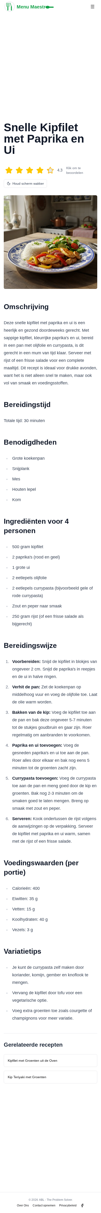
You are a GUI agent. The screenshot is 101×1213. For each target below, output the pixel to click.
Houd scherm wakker (28, 183)
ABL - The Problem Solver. (56, 1199)
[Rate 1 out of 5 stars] (9, 170)
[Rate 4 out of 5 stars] (40, 170)
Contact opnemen (44, 1205)
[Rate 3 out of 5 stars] (29, 170)
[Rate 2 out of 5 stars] (19, 170)
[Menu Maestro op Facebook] (82, 1205)
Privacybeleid (68, 1205)
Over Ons (23, 1205)
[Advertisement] (50, 63)
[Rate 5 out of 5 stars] (50, 170)
